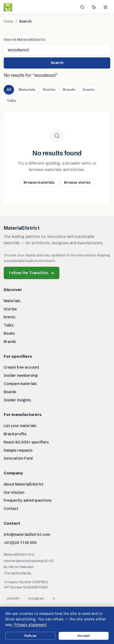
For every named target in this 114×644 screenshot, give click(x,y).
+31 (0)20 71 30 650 (20, 542)
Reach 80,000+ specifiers (26, 442)
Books (9, 333)
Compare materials (20, 383)
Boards (10, 391)
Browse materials (39, 182)
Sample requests (18, 450)
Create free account (21, 367)
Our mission (14, 492)
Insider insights (17, 400)
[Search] (82, 7)
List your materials (20, 425)
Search (57, 62)
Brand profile (15, 434)
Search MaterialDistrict (24, 39)
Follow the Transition (31, 272)
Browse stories (77, 182)
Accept (83, 635)
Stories (49, 89)
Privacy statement (30, 624)
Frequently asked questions (28, 500)
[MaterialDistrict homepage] (20, 7)
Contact (11, 508)
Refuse (30, 635)
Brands (69, 89)
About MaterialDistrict (23, 484)
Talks (11, 100)
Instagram (36, 598)
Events (88, 89)
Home (8, 21)
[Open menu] (105, 7)
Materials (27, 89)
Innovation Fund (18, 458)
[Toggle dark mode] (94, 7)
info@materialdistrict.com (27, 534)
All (9, 89)
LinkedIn (13, 598)
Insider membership (21, 375)
